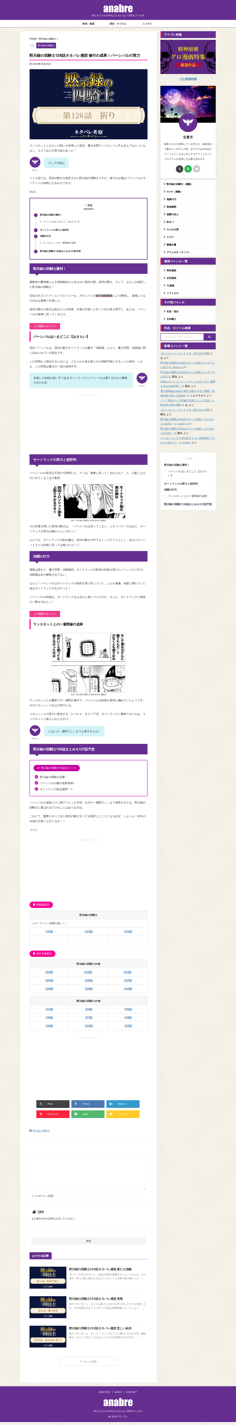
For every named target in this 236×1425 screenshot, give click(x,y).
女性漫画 (171, 277)
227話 (128, 980)
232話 (89, 931)
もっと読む (91, 1361)
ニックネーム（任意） (43, 1195)
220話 (89, 1026)
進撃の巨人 (173, 214)
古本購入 (171, 318)
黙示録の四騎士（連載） (180, 184)
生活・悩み (173, 311)
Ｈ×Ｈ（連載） (175, 191)
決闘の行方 (45, 236)
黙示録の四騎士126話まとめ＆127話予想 (60, 251)
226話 (89, 980)
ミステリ (147, 23)
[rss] (188, 169)
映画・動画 (89, 23)
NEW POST (105, 1392)
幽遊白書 (171, 244)
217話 (89, 1017)
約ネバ (170, 221)
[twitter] (179, 169)
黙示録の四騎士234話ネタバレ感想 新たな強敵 (100, 1269)
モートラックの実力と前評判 (54, 230)
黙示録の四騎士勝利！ (51, 215)
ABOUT (118, 1392)
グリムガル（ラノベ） (179, 252)
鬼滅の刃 (171, 199)
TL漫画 (170, 285)
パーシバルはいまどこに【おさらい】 (61, 221)
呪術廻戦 (171, 206)
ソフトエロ (173, 293)
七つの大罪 (173, 229)
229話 (89, 988)
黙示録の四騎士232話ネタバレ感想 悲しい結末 (100, 1328)
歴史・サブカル (118, 23)
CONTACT (131, 1392)
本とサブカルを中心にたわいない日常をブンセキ (118, 1411)
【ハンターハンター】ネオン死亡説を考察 (184, 353)
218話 (128, 1017)
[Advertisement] (89, 423)
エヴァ (170, 236)
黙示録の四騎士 (41, 1130)
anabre (176, 367)
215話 (128, 1009)
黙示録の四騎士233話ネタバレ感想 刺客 (96, 1298)
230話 (128, 988)
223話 (88, 972)
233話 (128, 931)
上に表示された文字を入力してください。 (54, 1218)
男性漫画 (171, 270)
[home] (196, 169)
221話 (128, 1026)
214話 (89, 1009)
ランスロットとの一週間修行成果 (59, 243)
